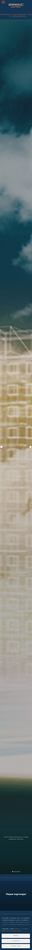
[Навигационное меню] (3, 2)
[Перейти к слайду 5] (19, 871)
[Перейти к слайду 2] (14, 871)
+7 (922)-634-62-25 (17, 17)
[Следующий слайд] (31, 447)
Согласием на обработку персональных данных (16, 924)
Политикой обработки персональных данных (15, 922)
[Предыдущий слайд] (1, 447)
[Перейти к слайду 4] (17, 871)
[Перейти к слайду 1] (12, 871)
